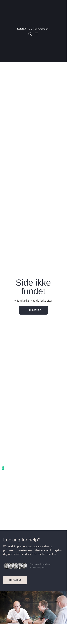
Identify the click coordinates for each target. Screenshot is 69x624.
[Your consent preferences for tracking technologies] (3, 468)
